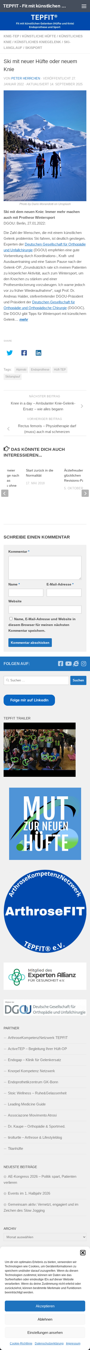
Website (15, 601)
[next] (85, 493)
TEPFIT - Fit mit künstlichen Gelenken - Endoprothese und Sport (35, 5)
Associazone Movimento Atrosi (32, 1115)
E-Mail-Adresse (60, 584)
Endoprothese (40, 369)
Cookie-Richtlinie (21, 1343)
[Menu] (84, 6)
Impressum (73, 1343)
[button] (82, 1252)
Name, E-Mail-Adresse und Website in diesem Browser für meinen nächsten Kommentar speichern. (42, 624)
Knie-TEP (11, 36)
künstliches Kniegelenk (37, 42)
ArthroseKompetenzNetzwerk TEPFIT (38, 1038)
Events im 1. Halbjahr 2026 (29, 1193)
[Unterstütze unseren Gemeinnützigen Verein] (76, 663)
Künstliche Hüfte (39, 36)
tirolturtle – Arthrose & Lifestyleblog (35, 1137)
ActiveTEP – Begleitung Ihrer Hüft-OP (37, 1049)
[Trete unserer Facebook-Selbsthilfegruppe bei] (60, 663)
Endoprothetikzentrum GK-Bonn (33, 1082)
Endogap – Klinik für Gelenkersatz (34, 1060)
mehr (23, 319)
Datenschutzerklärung (49, 1343)
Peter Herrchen (25, 78)
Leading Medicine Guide (27, 1104)
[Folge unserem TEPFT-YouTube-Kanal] (68, 663)
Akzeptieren (45, 1306)
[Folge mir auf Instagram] (83, 663)
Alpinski (21, 369)
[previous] (4, 493)
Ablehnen (45, 1319)
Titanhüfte (15, 1148)
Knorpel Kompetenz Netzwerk (31, 1071)
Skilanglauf (12, 376)
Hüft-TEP (60, 369)
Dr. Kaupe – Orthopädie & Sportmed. (36, 1126)
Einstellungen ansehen (45, 1332)
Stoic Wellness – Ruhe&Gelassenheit (37, 1093)
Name (14, 584)
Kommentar (18, 551)
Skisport (33, 48)
